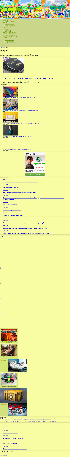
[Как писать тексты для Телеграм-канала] (13, 312)
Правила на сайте (9, 21)
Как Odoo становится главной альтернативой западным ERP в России (19, 149)
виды (7, 419)
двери (15, 419)
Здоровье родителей (10, 25)
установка (49, 421)
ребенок (21, 421)
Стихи (6, 29)
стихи (39, 421)
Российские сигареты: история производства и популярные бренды (28, 78)
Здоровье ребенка (9, 24)
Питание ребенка (8, 31)
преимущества (6, 421)
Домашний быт (9, 38)
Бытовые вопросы (9, 40)
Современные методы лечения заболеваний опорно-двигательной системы (20, 110)
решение (29, 421)
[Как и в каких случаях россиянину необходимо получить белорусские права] (13, 327)
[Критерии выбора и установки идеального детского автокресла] (9, 358)
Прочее (5, 37)
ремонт (25, 421)
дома (26, 419)
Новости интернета (10, 42)
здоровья (30, 419)
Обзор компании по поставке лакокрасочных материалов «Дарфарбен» (19, 97)
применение (16, 421)
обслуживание (44, 419)
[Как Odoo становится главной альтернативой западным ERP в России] (10, 148)
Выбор (2, 419)
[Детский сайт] (11, 13)
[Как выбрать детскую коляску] (9, 387)
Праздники (8, 30)
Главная (2, 47)
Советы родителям (8, 33)
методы (40, 419)
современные (34, 421)
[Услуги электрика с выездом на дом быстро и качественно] (13, 251)
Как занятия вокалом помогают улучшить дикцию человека (17, 136)
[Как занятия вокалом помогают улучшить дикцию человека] (10, 135)
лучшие (37, 419)
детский (24, 419)
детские (20, 419)
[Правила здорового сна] (13, 372)
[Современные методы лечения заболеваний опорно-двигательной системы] (10, 109)
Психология (8, 26)
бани (5, 419)
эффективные (54, 421)
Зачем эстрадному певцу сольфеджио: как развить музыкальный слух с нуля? (21, 123)
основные (49, 419)
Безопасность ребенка (10, 32)
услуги (44, 421)
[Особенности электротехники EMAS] (13, 416)
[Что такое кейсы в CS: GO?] (13, 402)
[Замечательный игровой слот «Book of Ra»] (9, 343)
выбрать (11, 419)
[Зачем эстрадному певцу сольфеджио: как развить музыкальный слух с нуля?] (10, 122)
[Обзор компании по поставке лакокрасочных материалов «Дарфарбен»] (10, 96)
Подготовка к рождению (11, 35)
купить (34, 419)
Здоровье (5, 22)
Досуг (4, 27)
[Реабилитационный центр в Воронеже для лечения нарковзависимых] (9, 266)
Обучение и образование (10, 36)
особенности (56, 419)
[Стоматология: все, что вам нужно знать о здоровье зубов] (10, 297)
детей (18, 419)
